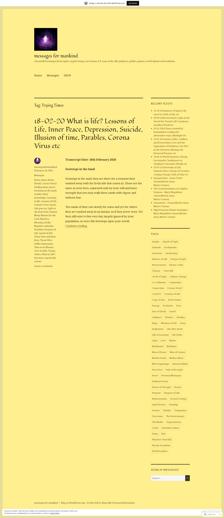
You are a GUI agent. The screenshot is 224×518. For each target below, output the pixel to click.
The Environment (175, 416)
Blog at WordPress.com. (73, 502)
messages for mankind (56, 56)
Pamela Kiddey (180, 363)
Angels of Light (170, 241)
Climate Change (178, 276)
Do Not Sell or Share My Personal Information (111, 502)
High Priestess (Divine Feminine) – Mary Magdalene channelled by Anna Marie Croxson (171, 213)
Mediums (171, 346)
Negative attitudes (43, 225)
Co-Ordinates (159, 282)
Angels (155, 241)
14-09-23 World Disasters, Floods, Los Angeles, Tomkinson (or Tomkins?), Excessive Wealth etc (171, 160)
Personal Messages (171, 375)
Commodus (175, 282)
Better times (40, 179)
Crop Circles (158, 299)
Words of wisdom (161, 445)
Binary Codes (176, 264)
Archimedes (170, 247)
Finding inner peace (44, 187)
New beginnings (160, 363)
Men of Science (177, 352)
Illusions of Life (169, 323)
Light (155, 340)
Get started (133, 3)
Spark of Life (45, 233)
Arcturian (157, 253)
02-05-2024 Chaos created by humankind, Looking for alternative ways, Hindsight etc (170, 132)
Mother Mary (176, 357)
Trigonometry (173, 421)
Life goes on (40, 208)
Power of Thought (161, 387)
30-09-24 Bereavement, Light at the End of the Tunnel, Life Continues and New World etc (172, 121)
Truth (155, 427)
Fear (178, 305)
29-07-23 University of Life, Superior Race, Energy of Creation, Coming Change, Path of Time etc (172, 171)
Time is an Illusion (43, 247)
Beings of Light (178, 259)
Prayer (177, 387)
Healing (181, 317)
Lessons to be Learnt (45, 204)
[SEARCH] (187, 478)
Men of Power (159, 352)
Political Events (160, 381)
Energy (156, 305)
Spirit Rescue (159, 404)
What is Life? (48, 254)
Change (156, 270)
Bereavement (159, 264)
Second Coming (178, 398)
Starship (173, 404)
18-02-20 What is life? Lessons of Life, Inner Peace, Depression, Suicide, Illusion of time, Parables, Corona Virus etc (88, 134)
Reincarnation (159, 398)
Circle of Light (159, 276)
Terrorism (157, 416)
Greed (172, 311)
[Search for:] (168, 478)
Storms (156, 410)
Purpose (156, 392)
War (163, 433)
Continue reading (76, 226)
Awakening (171, 253)
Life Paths (177, 334)
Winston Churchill (161, 439)
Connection (158, 288)
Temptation (180, 410)
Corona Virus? (49, 183)
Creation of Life (172, 293)
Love (163, 340)
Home (38, 75)
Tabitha (167, 410)
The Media (157, 421)
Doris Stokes (174, 299)
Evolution (168, 305)
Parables (38, 229)
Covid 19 (156, 293)
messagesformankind (45, 166)
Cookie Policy (55, 513)
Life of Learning (160, 334)
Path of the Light (174, 369)
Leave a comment (43, 266)
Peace (155, 375)
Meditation (157, 346)
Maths (172, 340)
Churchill (168, 270)
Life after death (175, 328)
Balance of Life (159, 259)
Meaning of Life (42, 222)
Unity (155, 433)
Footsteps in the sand (45, 190)
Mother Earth (159, 357)
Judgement (157, 328)
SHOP (67, 75)
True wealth (40, 250)
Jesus (183, 323)
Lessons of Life (48, 201)
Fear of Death (159, 311)
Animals (156, 247)
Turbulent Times (170, 427)
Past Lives (157, 369)
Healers (169, 317)
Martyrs (44, 218)
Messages (53, 75)
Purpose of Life (172, 392)
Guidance (157, 317)
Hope (155, 323)
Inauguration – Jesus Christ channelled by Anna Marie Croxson (168, 181)
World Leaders (159, 451)
